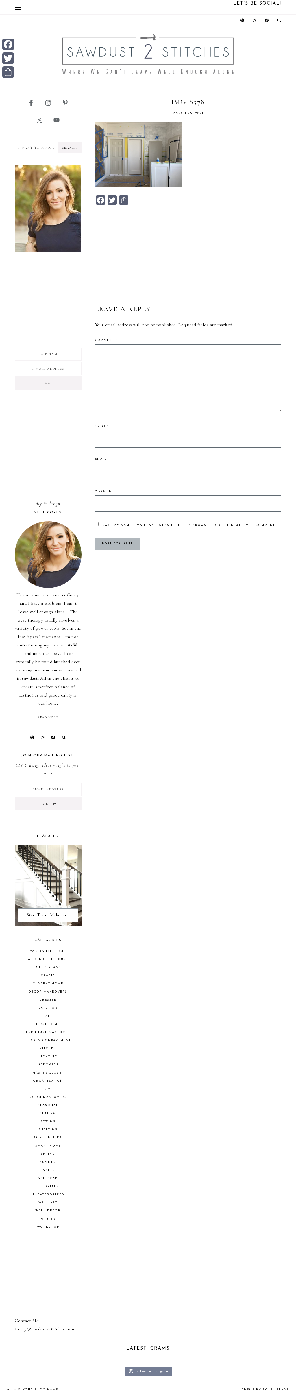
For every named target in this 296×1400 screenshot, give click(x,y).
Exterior (48, 1008)
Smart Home (48, 1145)
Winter (48, 1218)
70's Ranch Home (48, 951)
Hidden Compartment (48, 1040)
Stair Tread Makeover (48, 915)
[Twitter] (8, 58)
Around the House (48, 959)
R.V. (48, 1089)
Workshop (48, 1227)
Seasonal (48, 1105)
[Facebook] (8, 44)
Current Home (48, 983)
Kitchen (48, 1048)
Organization (48, 1081)
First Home (48, 1024)
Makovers (48, 1064)
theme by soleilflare (265, 1389)
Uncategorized (48, 1194)
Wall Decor (48, 1210)
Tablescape (48, 1178)
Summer (48, 1162)
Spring (48, 1154)
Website (103, 491)
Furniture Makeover (48, 1032)
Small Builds (48, 1137)
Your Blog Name (40, 1389)
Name (102, 426)
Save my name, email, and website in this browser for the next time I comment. (189, 525)
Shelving (48, 1129)
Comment (106, 340)
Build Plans (48, 967)
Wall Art (48, 1202)
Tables (48, 1170)
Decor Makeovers (48, 991)
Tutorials (48, 1186)
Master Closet (48, 1072)
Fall (48, 1016)
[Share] (8, 72)
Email (102, 458)
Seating (48, 1113)
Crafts (48, 975)
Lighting (48, 1056)
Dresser (48, 999)
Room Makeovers (48, 1097)
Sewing (48, 1121)
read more (48, 717)
